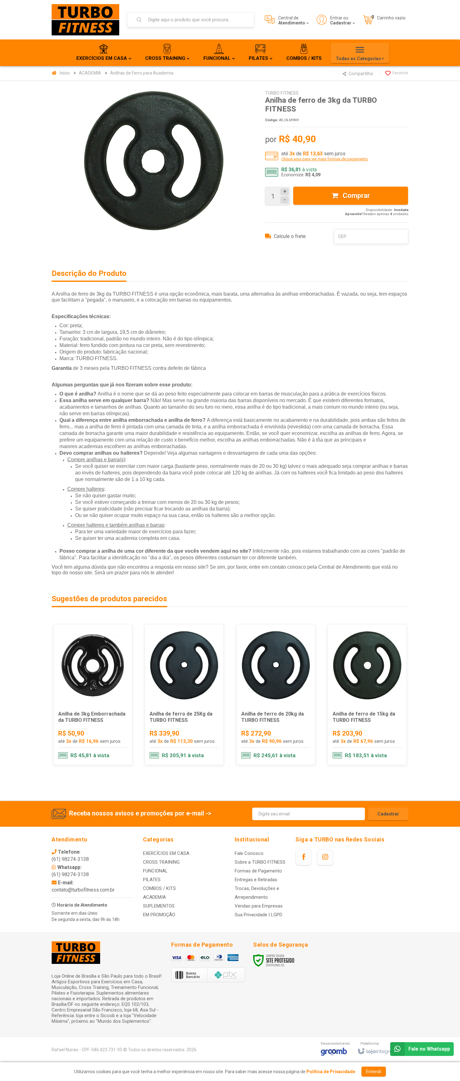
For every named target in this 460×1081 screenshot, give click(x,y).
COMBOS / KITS (159, 888)
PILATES (152, 879)
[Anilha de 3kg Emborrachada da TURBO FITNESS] (93, 694)
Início (65, 72)
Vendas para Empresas (259, 906)
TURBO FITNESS (282, 93)
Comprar (355, 195)
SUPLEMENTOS (159, 906)
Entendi (373, 1071)
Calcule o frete (290, 236)
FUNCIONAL (155, 871)
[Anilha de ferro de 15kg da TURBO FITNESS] (367, 694)
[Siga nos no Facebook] (303, 857)
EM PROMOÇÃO (159, 915)
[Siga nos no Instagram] (325, 857)
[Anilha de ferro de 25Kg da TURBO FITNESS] (184, 694)
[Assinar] (388, 814)
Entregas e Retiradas (256, 879)
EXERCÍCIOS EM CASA (166, 853)
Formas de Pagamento (258, 871)
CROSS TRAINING (161, 862)
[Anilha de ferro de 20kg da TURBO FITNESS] (276, 694)
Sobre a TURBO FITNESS (260, 862)
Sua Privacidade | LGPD (258, 915)
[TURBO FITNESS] (85, 19)
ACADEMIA (90, 72)
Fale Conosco (249, 853)
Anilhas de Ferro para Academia (141, 72)
